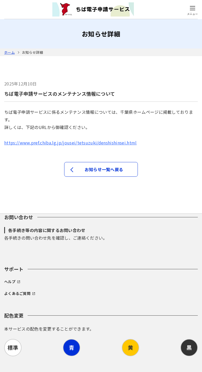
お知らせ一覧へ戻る (104, 169)
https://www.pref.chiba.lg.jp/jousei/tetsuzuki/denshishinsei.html (70, 142)
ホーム (9, 52)
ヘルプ (10, 281)
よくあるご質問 (17, 293)
